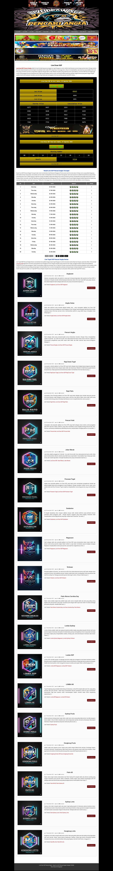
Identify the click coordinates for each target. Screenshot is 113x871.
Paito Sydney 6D (60, 783)
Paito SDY (38, 31)
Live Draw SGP (56, 65)
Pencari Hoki (69, 420)
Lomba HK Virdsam (65, 697)
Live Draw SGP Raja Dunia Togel (66, 372)
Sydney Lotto (69, 802)
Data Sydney (74, 31)
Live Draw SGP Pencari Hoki (63, 431)
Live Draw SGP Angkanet (61, 284)
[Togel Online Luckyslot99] (56, 51)
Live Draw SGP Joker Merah (57, 460)
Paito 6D (70, 772)
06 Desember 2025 (50, 275)
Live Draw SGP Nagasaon (62, 548)
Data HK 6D (83, 31)
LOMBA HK (70, 684)
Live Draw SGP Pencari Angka (65, 345)
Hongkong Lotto (70, 831)
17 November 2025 (50, 598)
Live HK (31, 31)
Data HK (60, 31)
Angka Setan (69, 303)
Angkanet (69, 274)
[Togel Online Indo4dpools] (56, 44)
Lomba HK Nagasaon (55, 697)
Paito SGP (45, 31)
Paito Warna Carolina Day (70, 596)
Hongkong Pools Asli (68, 754)
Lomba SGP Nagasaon (55, 666)
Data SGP (66, 31)
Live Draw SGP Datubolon (62, 519)
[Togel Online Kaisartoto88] (56, 38)
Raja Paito (69, 391)
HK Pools (61, 754)
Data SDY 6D (91, 31)
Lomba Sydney (70, 626)
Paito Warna (77, 607)
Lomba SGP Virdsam (67, 666)
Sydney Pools (70, 714)
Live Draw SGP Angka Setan (64, 315)
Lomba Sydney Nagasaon (56, 638)
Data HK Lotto (53, 842)
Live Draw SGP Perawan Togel (65, 491)
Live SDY (25, 31)
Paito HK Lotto (60, 842)
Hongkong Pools (70, 743)
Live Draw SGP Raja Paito (62, 402)
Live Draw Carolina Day (68, 607)
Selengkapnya (91, 287)
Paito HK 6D (53, 783)
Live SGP (18, 31)
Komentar (62, 275)
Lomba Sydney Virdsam (69, 638)
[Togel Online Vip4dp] (56, 57)
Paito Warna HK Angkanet (56, 866)
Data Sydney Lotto (54, 812)
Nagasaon (69, 538)
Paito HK (53, 31)
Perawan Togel (70, 479)
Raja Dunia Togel (70, 362)
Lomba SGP (70, 655)
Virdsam (70, 567)
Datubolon (69, 508)
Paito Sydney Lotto (64, 812)
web (57, 275)
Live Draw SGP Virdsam (60, 578)
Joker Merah (69, 450)
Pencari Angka (70, 332)
